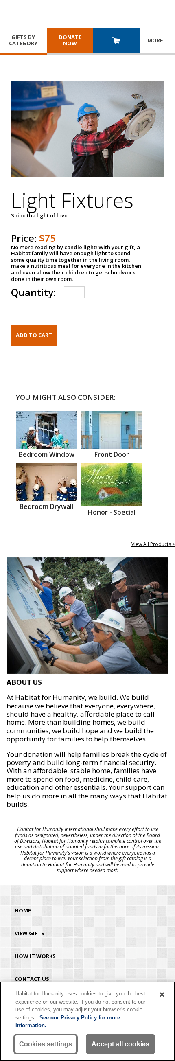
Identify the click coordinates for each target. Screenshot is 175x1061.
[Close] (162, 995)
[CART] (116, 41)
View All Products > (153, 544)
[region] (87, 1021)
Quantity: (33, 292)
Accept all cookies (120, 1044)
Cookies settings (45, 1044)
